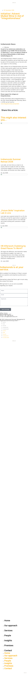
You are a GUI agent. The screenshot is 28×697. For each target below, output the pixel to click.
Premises (8, 645)
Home (7, 620)
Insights (8, 640)
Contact (8, 650)
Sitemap (4, 332)
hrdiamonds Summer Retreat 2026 (11, 160)
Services (8, 630)
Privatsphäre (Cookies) (5, 327)
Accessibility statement (6, 337)
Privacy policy (4, 325)
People (7, 635)
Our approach (10, 625)
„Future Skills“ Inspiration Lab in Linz (13, 211)
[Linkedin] (2, 343)
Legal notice (4, 322)
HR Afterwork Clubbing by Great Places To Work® (13, 247)
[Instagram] (6, 343)
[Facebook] (9, 343)
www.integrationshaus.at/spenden (10, 103)
